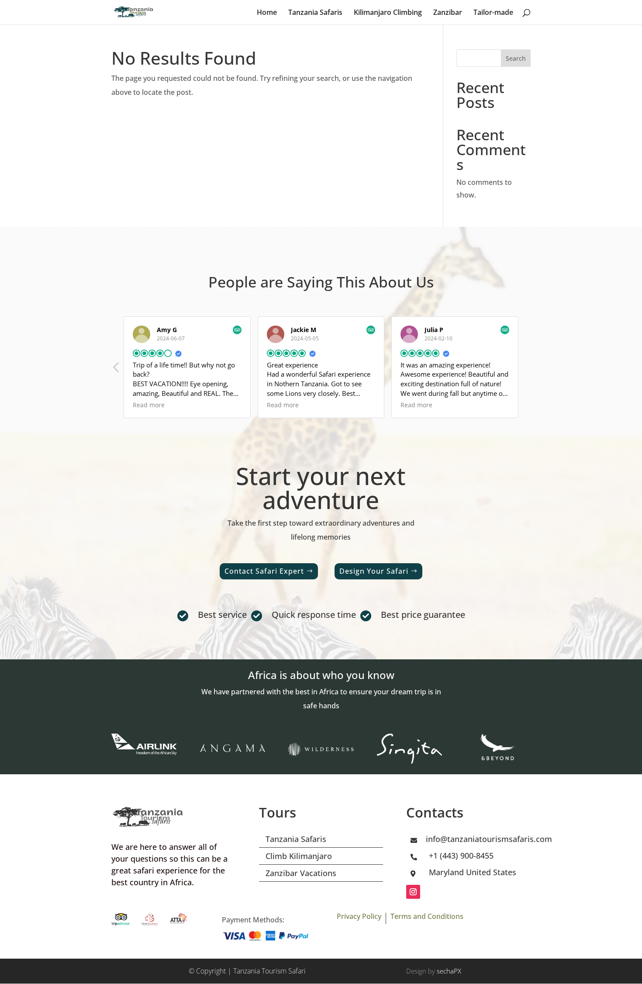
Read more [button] (149, 405)
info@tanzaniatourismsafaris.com (489, 839)
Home (267, 13)
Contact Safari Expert (264, 571)
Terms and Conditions (426, 916)
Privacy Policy (359, 916)
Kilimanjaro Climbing (388, 13)
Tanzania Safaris (315, 13)
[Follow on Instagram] (413, 892)
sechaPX (449, 971)
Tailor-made (493, 13)
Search (516, 58)
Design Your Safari (373, 571)
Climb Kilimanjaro (299, 856)
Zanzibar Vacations (301, 873)
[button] (116, 369)
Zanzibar (447, 13)
